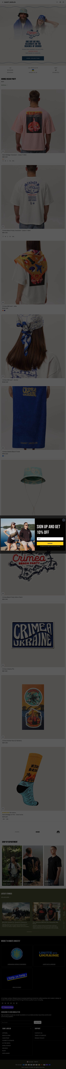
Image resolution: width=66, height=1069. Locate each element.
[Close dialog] (64, 520)
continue (50, 543)
